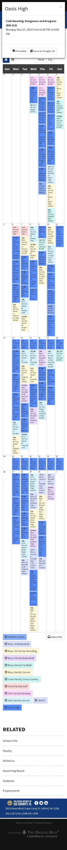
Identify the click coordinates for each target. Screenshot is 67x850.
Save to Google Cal (44, 51)
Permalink (20, 51)
